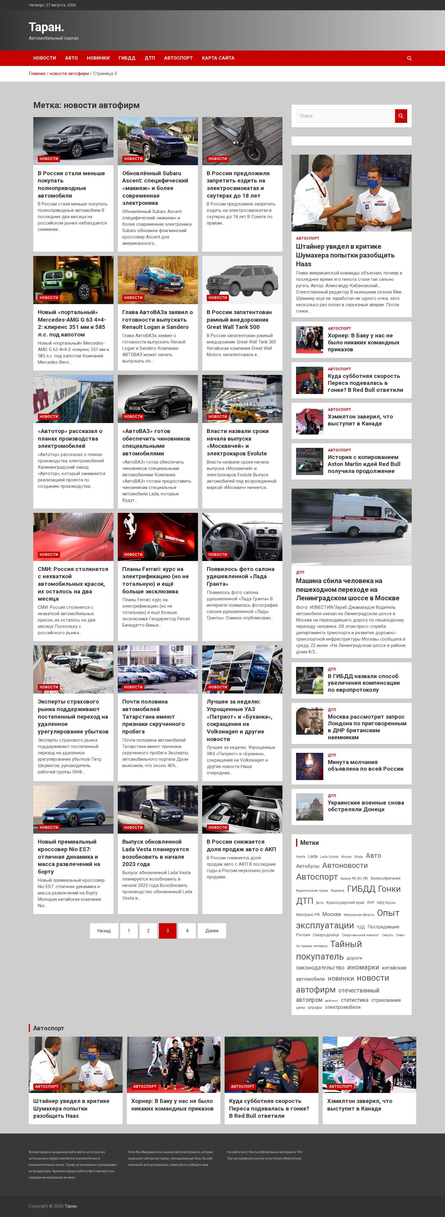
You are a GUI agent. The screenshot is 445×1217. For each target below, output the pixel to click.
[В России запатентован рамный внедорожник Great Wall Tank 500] (242, 280)
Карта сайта (218, 58)
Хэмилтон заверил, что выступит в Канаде (360, 420)
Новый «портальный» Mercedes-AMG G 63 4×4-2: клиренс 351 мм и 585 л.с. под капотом (72, 323)
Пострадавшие (384, 927)
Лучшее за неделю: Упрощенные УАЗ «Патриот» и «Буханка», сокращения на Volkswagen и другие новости (239, 720)
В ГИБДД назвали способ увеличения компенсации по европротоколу (364, 683)
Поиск (401, 116)
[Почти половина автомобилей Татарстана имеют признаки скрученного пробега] (157, 669)
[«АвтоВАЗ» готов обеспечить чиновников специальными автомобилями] (157, 399)
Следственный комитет (360, 935)
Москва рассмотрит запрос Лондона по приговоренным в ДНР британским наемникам (367, 727)
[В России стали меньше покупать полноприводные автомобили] (73, 141)
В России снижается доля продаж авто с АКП (241, 845)
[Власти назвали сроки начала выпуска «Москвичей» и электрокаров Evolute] (242, 399)
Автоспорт (178, 58)
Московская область (359, 915)
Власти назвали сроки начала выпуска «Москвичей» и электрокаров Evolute (238, 442)
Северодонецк (326, 935)
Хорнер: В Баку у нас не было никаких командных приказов (364, 342)
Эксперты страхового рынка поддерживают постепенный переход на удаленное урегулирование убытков (73, 716)
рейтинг (331, 1001)
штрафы (315, 1007)
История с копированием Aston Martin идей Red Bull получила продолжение (364, 464)
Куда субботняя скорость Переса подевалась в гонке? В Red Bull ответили (365, 382)
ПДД (361, 927)
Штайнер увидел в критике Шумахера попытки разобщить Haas (345, 255)
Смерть (387, 935)
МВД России (386, 903)
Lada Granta (329, 857)
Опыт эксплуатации (348, 919)
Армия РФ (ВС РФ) (354, 879)
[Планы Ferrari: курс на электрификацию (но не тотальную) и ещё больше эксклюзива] (157, 537)
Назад (104, 930)
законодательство (320, 967)
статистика (354, 1000)
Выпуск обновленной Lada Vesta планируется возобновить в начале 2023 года (155, 853)
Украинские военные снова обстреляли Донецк (366, 806)
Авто (71, 58)
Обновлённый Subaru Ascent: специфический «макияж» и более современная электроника (155, 188)
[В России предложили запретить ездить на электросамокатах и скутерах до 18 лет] (242, 141)
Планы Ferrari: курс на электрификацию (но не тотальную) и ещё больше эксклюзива (155, 580)
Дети (320, 903)
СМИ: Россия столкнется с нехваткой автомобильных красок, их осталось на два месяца (73, 584)
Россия (303, 934)
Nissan (346, 857)
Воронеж (337, 891)
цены (300, 1007)
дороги (354, 958)
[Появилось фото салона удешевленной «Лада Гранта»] (242, 537)
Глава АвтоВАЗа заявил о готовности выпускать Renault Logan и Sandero (157, 319)
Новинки (98, 58)
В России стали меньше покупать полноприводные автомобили (71, 184)
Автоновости (345, 865)
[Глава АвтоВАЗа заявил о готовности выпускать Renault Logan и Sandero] (157, 280)
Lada (313, 856)
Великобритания (385, 878)
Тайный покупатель (329, 950)
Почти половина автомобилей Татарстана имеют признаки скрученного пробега (153, 716)
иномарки (363, 967)
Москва (331, 914)
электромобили (343, 1007)
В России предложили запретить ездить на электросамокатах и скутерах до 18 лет (238, 184)
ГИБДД (127, 58)
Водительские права (312, 891)
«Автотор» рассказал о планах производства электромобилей (70, 438)
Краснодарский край (345, 902)
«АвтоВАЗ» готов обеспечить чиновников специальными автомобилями (156, 442)
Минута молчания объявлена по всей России (366, 766)
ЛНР (370, 902)
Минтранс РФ (308, 915)
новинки (341, 978)
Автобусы (308, 866)
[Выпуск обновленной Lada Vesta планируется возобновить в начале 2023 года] (157, 810)
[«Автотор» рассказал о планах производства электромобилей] (73, 399)
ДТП (150, 58)
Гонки (389, 889)
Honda (300, 857)
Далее (212, 930)
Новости (44, 58)
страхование (386, 1000)
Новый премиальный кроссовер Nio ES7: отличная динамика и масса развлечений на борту (69, 856)
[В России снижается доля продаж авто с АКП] (242, 810)
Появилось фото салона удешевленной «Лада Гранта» (241, 576)
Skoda (358, 857)
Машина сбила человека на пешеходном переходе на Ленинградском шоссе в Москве (348, 589)
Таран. (46, 27)
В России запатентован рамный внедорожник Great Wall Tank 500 (239, 319)
